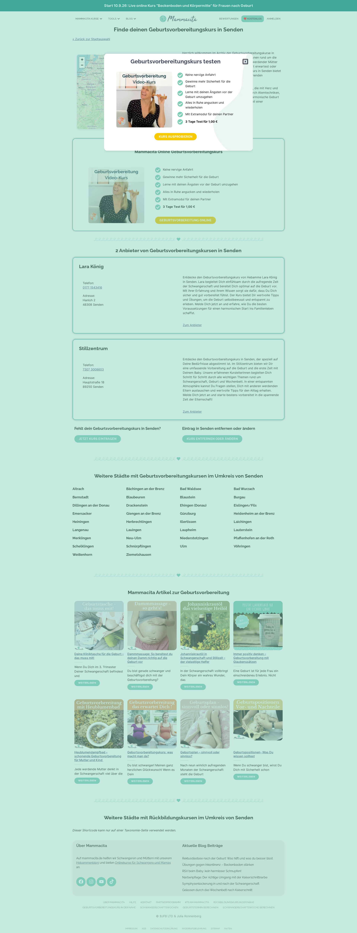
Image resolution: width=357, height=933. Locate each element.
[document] (178, 466)
